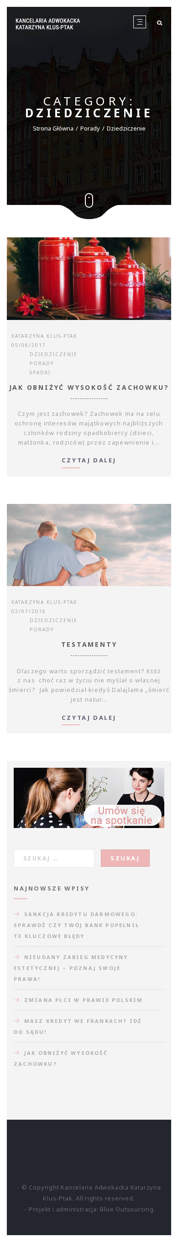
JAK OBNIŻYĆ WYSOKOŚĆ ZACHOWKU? (89, 387)
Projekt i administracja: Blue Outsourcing (91, 1209)
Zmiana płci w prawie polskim (83, 999)
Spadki (40, 372)
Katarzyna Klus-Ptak (44, 336)
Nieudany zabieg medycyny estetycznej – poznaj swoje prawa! (71, 968)
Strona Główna (53, 128)
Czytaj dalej (89, 460)
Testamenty (89, 644)
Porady (90, 128)
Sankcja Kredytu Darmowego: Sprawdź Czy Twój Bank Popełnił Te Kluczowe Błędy (76, 925)
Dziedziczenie (54, 354)
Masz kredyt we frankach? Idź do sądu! (77, 1026)
